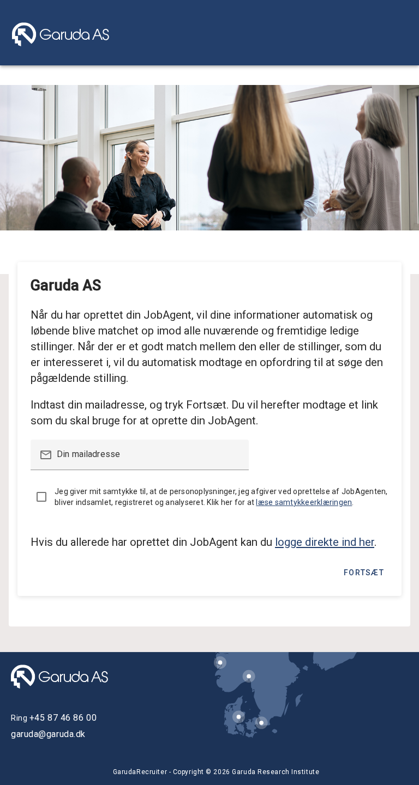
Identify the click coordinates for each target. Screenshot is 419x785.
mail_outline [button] (45, 454)
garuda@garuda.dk (48, 734)
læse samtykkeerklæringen (304, 502)
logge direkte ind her (324, 542)
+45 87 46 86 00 (63, 718)
